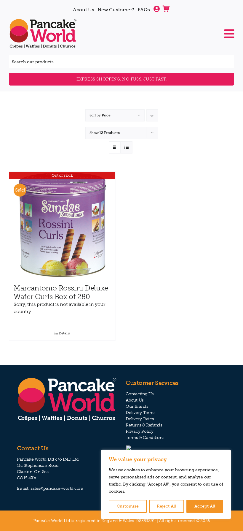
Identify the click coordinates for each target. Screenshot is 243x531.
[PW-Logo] (43, 20)
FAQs (144, 9)
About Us (83, 9)
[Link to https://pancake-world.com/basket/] (166, 8)
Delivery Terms (141, 412)
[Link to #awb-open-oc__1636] (229, 33)
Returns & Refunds (144, 425)
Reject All (166, 506)
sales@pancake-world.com (57, 488)
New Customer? (115, 9)
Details (64, 333)
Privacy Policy (140, 431)
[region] (166, 484)
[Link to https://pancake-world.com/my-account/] (157, 9)
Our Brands (137, 406)
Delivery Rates (140, 418)
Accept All (204, 506)
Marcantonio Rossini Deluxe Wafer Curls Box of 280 (61, 292)
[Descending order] (152, 115)
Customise (128, 506)
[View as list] (126, 147)
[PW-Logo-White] (67, 379)
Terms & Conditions (145, 437)
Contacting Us (140, 393)
